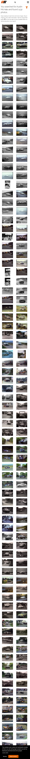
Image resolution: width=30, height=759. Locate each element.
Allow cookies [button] (13, 756)
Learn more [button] (5, 752)
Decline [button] (5, 756)
